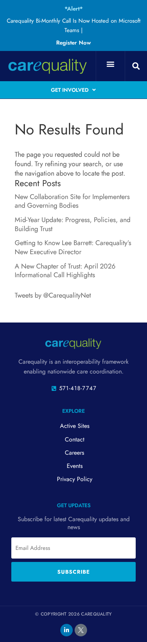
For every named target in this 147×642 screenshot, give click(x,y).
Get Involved (70, 90)
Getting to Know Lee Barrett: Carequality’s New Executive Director (73, 247)
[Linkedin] (66, 630)
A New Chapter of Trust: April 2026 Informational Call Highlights (65, 270)
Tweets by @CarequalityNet (53, 295)
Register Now (73, 43)
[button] (110, 64)
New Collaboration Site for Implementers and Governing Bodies (72, 201)
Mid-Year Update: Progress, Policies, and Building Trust (72, 224)
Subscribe (73, 572)
